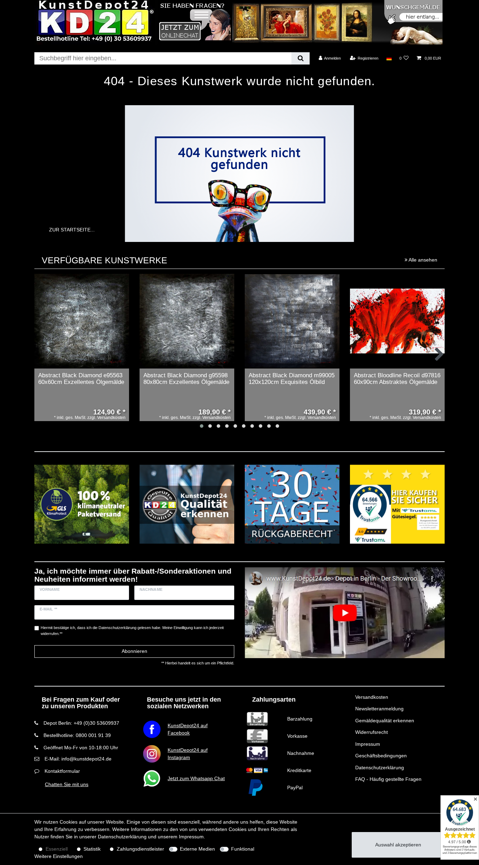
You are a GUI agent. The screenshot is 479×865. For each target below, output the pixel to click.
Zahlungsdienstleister (140, 849)
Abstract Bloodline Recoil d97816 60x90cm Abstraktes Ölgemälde (397, 378)
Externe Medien (197, 849)
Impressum (367, 744)
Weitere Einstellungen (58, 856)
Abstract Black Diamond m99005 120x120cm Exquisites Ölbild (292, 378)
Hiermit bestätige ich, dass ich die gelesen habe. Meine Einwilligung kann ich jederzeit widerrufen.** (132, 631)
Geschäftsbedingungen (381, 755)
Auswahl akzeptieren (398, 844)
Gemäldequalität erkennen (384, 720)
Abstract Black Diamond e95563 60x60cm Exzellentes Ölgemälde (81, 378)
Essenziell (57, 849)
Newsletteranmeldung (379, 708)
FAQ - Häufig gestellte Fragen (388, 779)
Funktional (242, 849)
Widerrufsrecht (371, 732)
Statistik (92, 849)
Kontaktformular (62, 771)
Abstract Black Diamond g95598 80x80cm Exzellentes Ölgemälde (186, 378)
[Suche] (300, 58)
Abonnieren (134, 651)
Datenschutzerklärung (379, 767)
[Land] (388, 58)
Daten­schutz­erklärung (122, 836)
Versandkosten (371, 697)
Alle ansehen (422, 260)
